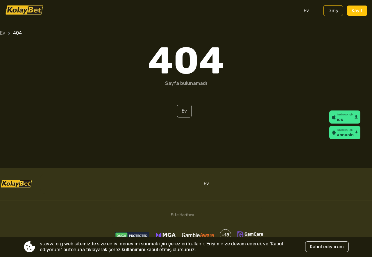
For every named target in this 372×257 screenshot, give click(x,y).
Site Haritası (182, 215)
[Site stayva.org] (29, 10)
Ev (306, 10)
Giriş (333, 10)
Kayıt (357, 10)
